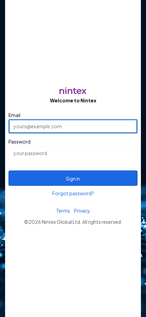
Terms (63, 210)
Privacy (82, 210)
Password (19, 142)
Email (14, 115)
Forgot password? (73, 193)
